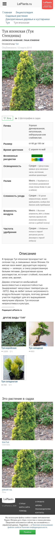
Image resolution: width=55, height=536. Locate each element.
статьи (22, 503)
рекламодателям (43, 509)
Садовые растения (17, 15)
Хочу (8, 118)
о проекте (39, 501)
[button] (27, 81)
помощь (23, 511)
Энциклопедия (24, 12)
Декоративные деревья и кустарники (28, 19)
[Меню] (4, 4)
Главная (7, 12)
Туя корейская (8, 347)
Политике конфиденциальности (34, 527)
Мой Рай (5, 442)
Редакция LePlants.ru (12, 310)
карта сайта (24, 507)
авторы (38, 505)
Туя (8, 22)
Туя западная (36, 347)
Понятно (27, 532)
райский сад (7, 489)
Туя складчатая (9, 381)
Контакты (39, 512)
